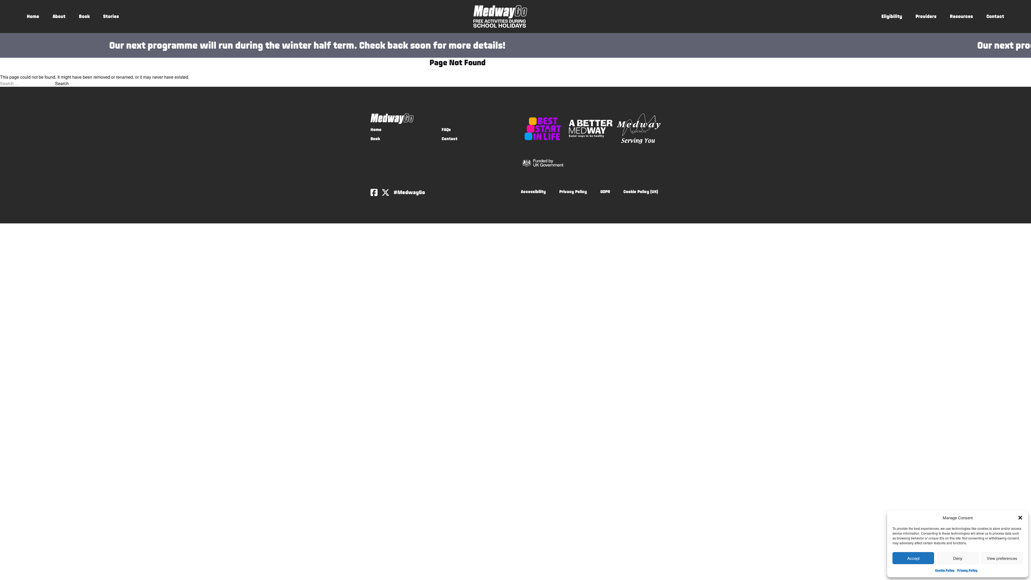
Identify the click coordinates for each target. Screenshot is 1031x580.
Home (33, 16)
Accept (913, 558)
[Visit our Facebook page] (374, 193)
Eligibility (891, 16)
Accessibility (533, 191)
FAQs (446, 129)
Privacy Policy (967, 570)
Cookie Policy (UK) (640, 191)
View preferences (1002, 558)
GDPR (605, 191)
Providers (926, 16)
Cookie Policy (944, 570)
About (59, 16)
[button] (1020, 517)
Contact (995, 16)
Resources (961, 16)
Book (84, 16)
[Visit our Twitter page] (386, 193)
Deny (958, 558)
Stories (111, 16)
